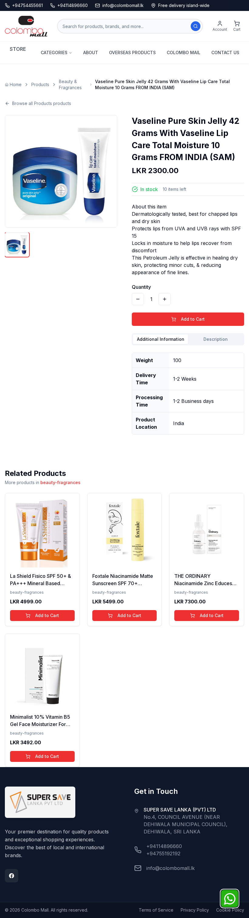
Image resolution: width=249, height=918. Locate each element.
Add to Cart (193, 319)
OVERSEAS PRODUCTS (132, 52)
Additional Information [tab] (160, 339)
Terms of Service (156, 910)
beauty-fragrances (60, 482)
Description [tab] (215, 339)
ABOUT (90, 52)
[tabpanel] (188, 391)
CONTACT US (225, 52)
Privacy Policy (195, 910)
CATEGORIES (54, 52)
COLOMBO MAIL (183, 52)
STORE (18, 49)
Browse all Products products (41, 103)
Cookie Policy (230, 910)
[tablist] (188, 339)
